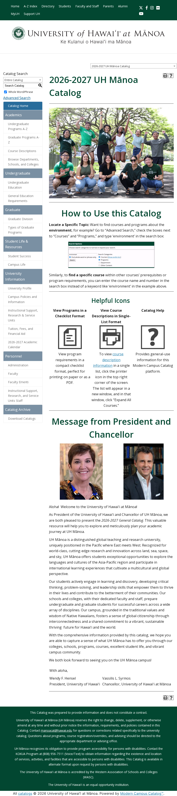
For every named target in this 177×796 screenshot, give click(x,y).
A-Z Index (30, 6)
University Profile (20, 288)
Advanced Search (16, 97)
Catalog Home (18, 106)
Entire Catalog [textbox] (14, 80)
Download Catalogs (22, 418)
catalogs (25, 793)
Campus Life (16, 264)
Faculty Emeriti (18, 382)
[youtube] (141, 13)
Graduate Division (20, 219)
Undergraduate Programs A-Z (18, 126)
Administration (18, 365)
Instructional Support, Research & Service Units (23, 315)
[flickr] (158, 7)
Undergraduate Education (18, 184)
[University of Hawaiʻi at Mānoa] (88, 35)
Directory (47, 6)
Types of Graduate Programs (21, 229)
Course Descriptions (22, 151)
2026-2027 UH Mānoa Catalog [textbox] (111, 66)
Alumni (123, 6)
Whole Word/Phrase (20, 92)
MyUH (15, 14)
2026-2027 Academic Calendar (22, 344)
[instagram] (152, 7)
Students (65, 6)
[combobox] (133, 65)
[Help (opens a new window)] (171, 75)
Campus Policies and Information (22, 299)
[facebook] (147, 7)
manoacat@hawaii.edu (56, 730)
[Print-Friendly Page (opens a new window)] (165, 75)
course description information (108, 360)
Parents (108, 6)
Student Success (19, 256)
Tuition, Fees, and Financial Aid (20, 331)
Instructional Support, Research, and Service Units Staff (23, 396)
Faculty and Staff (87, 6)
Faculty (13, 374)
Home (15, 6)
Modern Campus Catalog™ (141, 793)
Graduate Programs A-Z (24, 139)
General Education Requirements (20, 198)
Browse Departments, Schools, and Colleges (23, 161)
